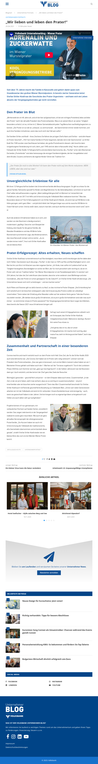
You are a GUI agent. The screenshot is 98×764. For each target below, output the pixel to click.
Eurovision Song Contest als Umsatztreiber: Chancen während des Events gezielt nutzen (57, 631)
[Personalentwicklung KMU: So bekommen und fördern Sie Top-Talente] (13, 648)
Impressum (10, 743)
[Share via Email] (54, 459)
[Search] (91, 4)
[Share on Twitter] (49, 459)
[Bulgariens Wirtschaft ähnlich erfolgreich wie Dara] (13, 662)
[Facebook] (8, 737)
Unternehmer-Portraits (25, 13)
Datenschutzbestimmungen (17, 747)
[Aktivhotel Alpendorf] (70, 496)
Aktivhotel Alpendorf (70, 513)
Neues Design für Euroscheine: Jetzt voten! (42, 601)
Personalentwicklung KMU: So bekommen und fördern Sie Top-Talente (55, 644)
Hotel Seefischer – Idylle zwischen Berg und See (27, 513)
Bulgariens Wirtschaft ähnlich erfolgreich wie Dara (46, 659)
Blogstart (9, 13)
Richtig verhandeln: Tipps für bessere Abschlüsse (45, 615)
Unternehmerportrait (33, 449)
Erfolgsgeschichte (14, 449)
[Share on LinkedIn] (51, 459)
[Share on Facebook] (47, 459)
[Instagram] (14, 737)
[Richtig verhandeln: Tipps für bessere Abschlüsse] (13, 619)
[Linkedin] (20, 737)
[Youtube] (26, 737)
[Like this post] (44, 459)
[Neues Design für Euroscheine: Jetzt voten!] (13, 604)
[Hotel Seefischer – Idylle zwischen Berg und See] (27, 496)
